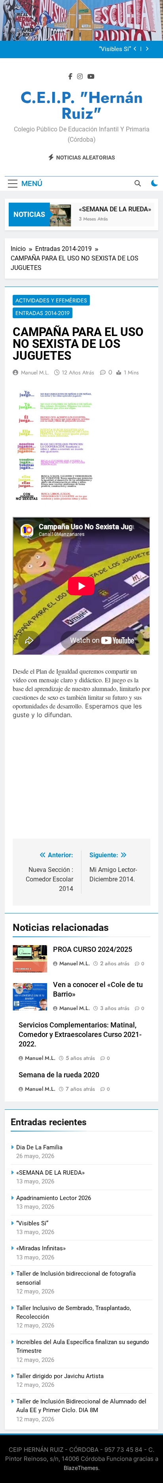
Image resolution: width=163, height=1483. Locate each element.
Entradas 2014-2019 (42, 313)
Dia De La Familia (39, 1147)
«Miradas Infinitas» (41, 1248)
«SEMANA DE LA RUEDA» (111, 209)
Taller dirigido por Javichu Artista (60, 1376)
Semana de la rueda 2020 (59, 1075)
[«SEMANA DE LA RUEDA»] (52, 219)
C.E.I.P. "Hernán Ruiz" (82, 105)
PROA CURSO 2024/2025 (92, 949)
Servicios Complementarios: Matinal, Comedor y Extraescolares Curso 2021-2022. (80, 1034)
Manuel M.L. (35, 372)
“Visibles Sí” (115, 49)
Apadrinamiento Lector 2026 (53, 1198)
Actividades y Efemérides (51, 300)
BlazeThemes (81, 1467)
